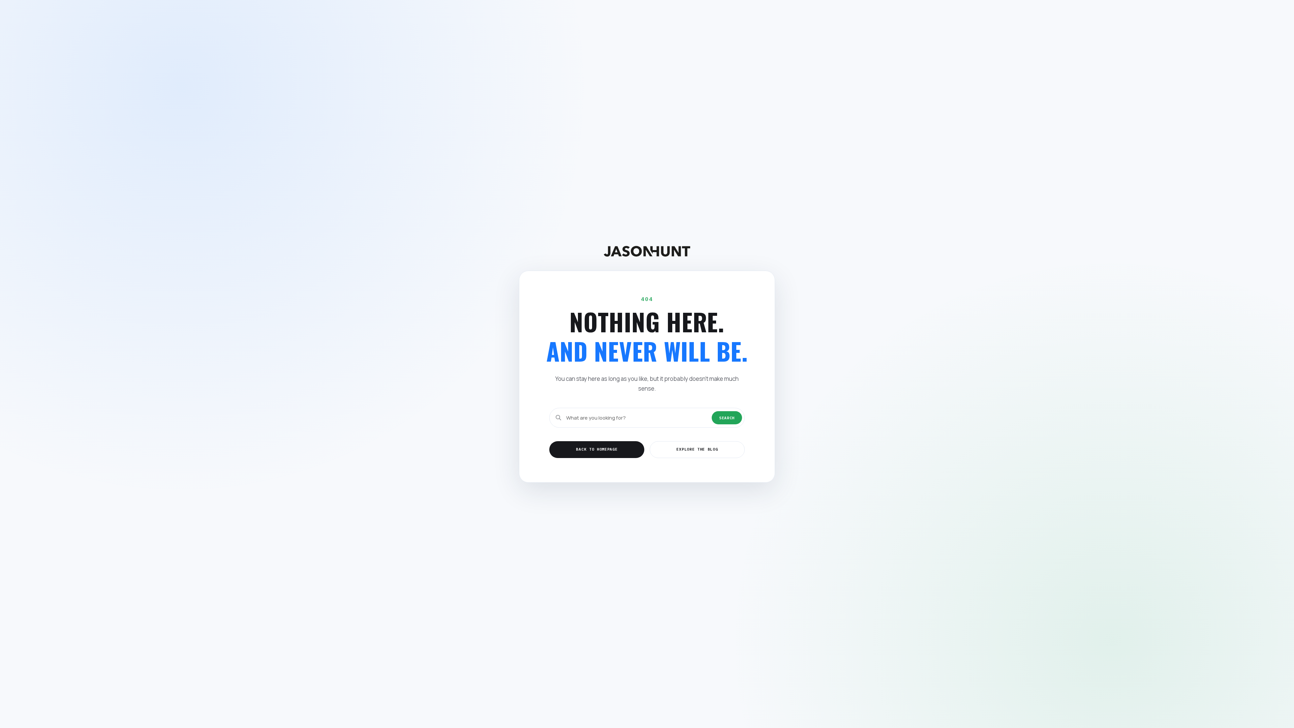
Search (727, 417)
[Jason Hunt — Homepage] (647, 251)
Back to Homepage (596, 449)
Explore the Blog (697, 449)
